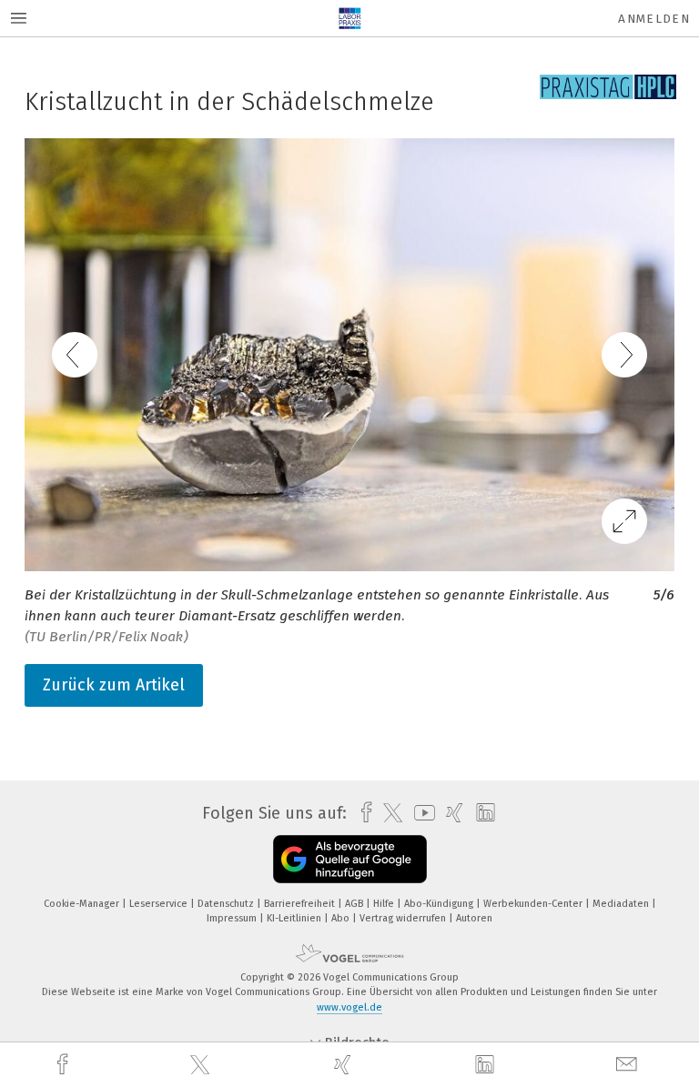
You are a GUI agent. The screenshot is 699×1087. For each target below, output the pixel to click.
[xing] (345, 1064)
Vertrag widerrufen (404, 918)
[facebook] (64, 1065)
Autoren (474, 918)
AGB (355, 904)
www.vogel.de (349, 1007)
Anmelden (654, 18)
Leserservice (159, 904)
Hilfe (385, 904)
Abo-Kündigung (440, 904)
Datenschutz (227, 904)
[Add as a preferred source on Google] (350, 859)
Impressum (233, 918)
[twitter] (202, 1065)
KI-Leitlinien (295, 918)
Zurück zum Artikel (114, 685)
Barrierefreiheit (301, 904)
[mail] (629, 1065)
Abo (341, 918)
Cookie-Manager (83, 904)
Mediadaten (622, 904)
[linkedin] (487, 1065)
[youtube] (420, 812)
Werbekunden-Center (534, 904)
